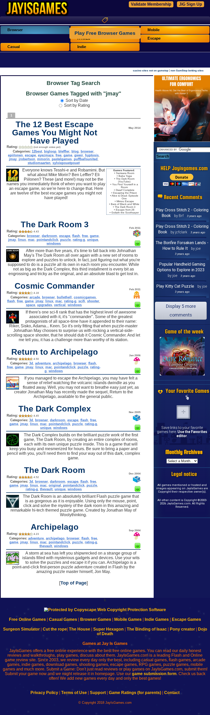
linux (22, 240)
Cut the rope (55, 629)
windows (54, 243)
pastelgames (62, 159)
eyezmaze (46, 155)
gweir (78, 155)
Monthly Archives (184, 452)
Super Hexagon (108, 629)
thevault (46, 489)
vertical (60, 305)
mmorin (43, 159)
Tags (105, 20)
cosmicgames (85, 297)
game (68, 155)
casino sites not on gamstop (150, 70)
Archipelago (55, 527)
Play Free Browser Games (105, 33)
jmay (13, 159)
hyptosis (92, 155)
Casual (13, 47)
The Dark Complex (54, 408)
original (55, 485)
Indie (81, 47)
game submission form (154, 673)
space (30, 305)
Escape (154, 38)
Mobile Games (128, 619)
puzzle (65, 240)
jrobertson (27, 159)
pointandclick (47, 240)
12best (37, 151)
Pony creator (182, 629)
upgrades (44, 305)
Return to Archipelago (54, 351)
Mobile (154, 30)
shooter (93, 301)
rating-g (79, 240)
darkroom (49, 236)
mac (31, 240)
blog (75, 151)
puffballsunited (86, 159)
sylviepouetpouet (66, 163)
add (183, 412)
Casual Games (63, 619)
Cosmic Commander (54, 285)
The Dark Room (54, 470)
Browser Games (95, 619)
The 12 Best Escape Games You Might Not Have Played (54, 132)
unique (92, 240)
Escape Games (186, 619)
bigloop (50, 151)
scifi (81, 301)
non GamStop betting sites (187, 70)
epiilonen (15, 155)
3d (31, 363)
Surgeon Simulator (21, 629)
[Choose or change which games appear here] (187, 398)
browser (87, 151)
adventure (43, 363)
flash (76, 236)
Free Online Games (27, 619)
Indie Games (157, 619)
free (58, 155)
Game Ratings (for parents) (135, 692)
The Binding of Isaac (147, 629)
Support (98, 692)
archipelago (62, 363)
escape (30, 155)
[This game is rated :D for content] (137, 244)
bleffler (63, 151)
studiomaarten (39, 163)
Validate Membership (151, 4)
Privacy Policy (44, 692)
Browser (15, 30)
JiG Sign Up (190, 4)
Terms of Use (74, 692)
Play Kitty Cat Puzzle (175, 286)
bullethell (64, 297)
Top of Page (73, 583)
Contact (172, 692)
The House (79, 629)
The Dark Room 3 (55, 224)
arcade (34, 297)
